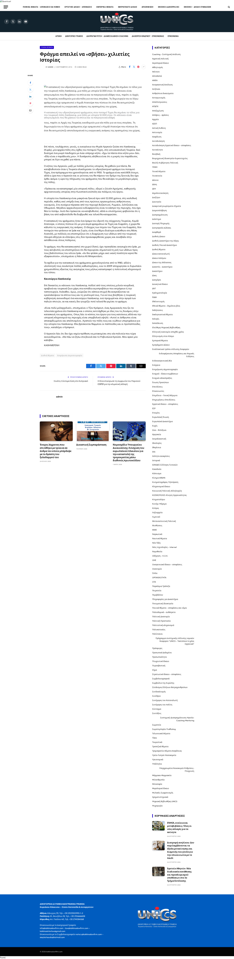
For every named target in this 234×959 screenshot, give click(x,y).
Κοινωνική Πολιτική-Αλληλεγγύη (167, 491)
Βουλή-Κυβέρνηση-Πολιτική (165, 163)
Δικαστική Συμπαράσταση (91, 444)
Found (2, 957)
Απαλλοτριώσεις (159, 102)
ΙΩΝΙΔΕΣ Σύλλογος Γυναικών (165, 465)
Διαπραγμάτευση (160, 215)
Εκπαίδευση (157, 323)
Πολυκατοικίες (158, 629)
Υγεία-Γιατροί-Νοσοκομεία (164, 755)
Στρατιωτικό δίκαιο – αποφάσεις (166, 674)
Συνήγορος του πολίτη (162, 704)
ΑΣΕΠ (154, 124)
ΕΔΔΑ (154, 297)
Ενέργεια (156, 365)
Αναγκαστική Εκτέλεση (162, 84)
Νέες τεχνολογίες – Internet (164, 547)
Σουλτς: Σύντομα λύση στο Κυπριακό (71, 381)
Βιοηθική (156, 154)
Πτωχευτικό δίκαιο (160, 661)
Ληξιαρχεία (157, 512)
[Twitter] (30, 89)
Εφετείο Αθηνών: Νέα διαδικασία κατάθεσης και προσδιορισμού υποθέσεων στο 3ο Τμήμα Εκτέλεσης (179, 874)
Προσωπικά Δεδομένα (162, 652)
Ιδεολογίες (157, 443)
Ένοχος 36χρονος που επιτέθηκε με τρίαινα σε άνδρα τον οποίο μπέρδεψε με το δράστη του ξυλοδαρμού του (55, 451)
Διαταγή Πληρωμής (161, 223)
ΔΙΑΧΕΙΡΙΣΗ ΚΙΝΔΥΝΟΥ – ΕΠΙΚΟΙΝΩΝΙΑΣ (148, 36)
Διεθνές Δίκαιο (158, 236)
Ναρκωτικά (157, 534)
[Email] (30, 110)
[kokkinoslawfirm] (117, 21)
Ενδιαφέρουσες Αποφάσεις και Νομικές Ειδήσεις (176, 355)
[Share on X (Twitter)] (134, 67)
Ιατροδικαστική (159, 439)
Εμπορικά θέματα (104, 7)
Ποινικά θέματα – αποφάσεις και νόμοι (41, 7)
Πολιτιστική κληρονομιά (163, 625)
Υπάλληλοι (157, 764)
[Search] (228, 7)
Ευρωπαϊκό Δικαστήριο (162, 421)
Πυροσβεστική (158, 665)
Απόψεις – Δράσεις (160, 115)
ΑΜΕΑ (154, 80)
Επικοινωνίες (158, 391)
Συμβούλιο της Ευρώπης (163, 683)
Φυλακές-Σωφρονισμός (162, 793)
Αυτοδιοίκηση (158, 141)
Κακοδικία (156, 469)
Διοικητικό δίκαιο (160, 284)
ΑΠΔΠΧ (155, 106)
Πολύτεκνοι (157, 634)
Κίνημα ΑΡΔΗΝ (158, 478)
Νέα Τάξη (156, 543)
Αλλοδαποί (157, 76)
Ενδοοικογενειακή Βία (162, 361)
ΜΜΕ (154, 530)
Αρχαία (155, 119)
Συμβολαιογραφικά (161, 678)
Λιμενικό (156, 517)
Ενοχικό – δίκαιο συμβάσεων (197, 7)
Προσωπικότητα (159, 657)
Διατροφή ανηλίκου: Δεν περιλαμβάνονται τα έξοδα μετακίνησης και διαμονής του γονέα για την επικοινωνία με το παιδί (180, 850)
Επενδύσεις (157, 387)
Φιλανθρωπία (158, 780)
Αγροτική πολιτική (160, 58)
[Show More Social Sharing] (143, 67)
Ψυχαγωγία (157, 806)
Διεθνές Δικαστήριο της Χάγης (165, 241)
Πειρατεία (156, 590)
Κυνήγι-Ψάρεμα (159, 504)
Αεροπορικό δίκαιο (160, 63)
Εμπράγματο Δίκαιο (127, 7)
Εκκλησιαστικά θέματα (162, 314)
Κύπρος (155, 508)
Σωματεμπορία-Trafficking (164, 729)
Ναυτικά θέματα (159, 538)
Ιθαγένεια (156, 447)
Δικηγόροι (156, 280)
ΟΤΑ (154, 582)
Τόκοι (154, 738)
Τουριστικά (157, 742)
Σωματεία (156, 725)
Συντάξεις (156, 713)
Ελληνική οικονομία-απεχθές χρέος (168, 332)
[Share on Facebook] (130, 67)
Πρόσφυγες (157, 648)
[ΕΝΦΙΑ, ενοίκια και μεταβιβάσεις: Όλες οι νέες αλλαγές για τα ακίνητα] (158, 825)
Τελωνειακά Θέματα (161, 733)
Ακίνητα (156, 71)
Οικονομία (157, 569)
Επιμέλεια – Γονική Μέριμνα (164, 395)
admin (50, 67)
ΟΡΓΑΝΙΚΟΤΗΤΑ (159, 577)
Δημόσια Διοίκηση (160, 193)
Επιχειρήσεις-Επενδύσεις (163, 400)
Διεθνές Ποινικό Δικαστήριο (164, 245)
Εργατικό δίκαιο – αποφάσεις (78, 7)
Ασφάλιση (156, 137)
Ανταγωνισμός (158, 97)
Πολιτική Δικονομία (161, 616)
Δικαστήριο (157, 271)
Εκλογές (155, 319)
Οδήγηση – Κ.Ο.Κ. (160, 556)
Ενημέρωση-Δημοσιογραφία (69, 355)
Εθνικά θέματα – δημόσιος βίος (166, 306)
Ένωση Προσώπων (160, 382)
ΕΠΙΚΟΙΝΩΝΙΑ (173, 36)
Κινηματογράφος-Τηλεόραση (165, 482)
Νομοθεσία (157, 551)
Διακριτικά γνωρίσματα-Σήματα (166, 206)
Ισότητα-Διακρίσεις (161, 456)
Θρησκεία (156, 434)
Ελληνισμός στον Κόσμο (163, 336)
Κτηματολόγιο (158, 499)
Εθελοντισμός (158, 301)
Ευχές (154, 426)
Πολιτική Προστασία (161, 621)
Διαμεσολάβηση (159, 210)
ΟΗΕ (154, 560)
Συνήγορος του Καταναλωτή (165, 700)
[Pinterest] (30, 103)
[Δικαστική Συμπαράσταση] (92, 431)
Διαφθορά (156, 232)
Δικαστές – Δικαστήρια (162, 267)
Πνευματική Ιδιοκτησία (162, 603)
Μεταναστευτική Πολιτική (164, 521)
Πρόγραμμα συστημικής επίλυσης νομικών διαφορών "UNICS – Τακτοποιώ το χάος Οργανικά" (175, 641)
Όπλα (154, 573)
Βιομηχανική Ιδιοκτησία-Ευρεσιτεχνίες (170, 158)
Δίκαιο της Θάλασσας (161, 262)
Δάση (154, 184)
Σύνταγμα (156, 709)
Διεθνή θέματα (47, 355)
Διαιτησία (156, 202)
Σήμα (154, 670)
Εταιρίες (156, 413)
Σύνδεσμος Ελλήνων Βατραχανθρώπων (170, 687)
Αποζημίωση (147, 7)
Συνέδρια (156, 696)
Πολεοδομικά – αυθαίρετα (164, 612)
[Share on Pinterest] (138, 67)
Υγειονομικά (157, 759)
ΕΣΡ (153, 408)
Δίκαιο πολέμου (159, 258)
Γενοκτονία (157, 176)
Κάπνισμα (156, 473)
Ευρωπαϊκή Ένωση (160, 417)
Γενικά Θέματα (47, 47)
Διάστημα (156, 219)
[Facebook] (30, 82)
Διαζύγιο (156, 197)
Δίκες (154, 275)
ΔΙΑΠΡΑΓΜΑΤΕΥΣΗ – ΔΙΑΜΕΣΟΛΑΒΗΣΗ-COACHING (107, 36)
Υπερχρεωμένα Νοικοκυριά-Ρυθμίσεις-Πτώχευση (176, 769)
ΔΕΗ (154, 189)
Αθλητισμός (157, 67)
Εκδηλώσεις (157, 310)
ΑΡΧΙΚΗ (58, 36)
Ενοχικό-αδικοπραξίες (168, 7)
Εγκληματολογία (159, 293)
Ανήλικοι (156, 89)
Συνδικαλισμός (159, 691)
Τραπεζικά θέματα (160, 746)
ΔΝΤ (154, 288)
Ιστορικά (156, 460)
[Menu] (6, 7)
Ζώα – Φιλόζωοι (159, 430)
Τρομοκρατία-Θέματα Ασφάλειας (167, 751)
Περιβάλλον (157, 595)
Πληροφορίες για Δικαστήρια (165, 599)
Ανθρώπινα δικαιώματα (162, 93)
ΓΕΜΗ (154, 167)
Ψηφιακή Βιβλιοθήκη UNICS (164, 801)
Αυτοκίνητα (157, 150)
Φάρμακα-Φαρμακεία (161, 775)
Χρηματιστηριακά (160, 797)
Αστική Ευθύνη (159, 128)
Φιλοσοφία (157, 784)
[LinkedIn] (30, 96)
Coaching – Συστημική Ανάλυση (166, 54)
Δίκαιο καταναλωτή (161, 254)
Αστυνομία (157, 132)
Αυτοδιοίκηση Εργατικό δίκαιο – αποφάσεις (171, 145)
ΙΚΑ (153, 452)
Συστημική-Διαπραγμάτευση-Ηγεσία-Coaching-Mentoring (177, 719)
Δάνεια (155, 180)
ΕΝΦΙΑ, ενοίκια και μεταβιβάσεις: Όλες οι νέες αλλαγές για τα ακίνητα (179, 827)
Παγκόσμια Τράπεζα (161, 586)
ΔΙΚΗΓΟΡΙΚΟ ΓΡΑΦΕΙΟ (74, 36)
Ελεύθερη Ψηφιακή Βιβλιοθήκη (166, 327)
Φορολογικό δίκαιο (160, 788)
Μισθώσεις (157, 525)
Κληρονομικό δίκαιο (161, 486)
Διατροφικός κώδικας (161, 228)
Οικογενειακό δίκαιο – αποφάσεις (167, 564)
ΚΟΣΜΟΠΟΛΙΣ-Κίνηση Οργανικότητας (169, 495)
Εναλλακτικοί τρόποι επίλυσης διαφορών (170, 349)
